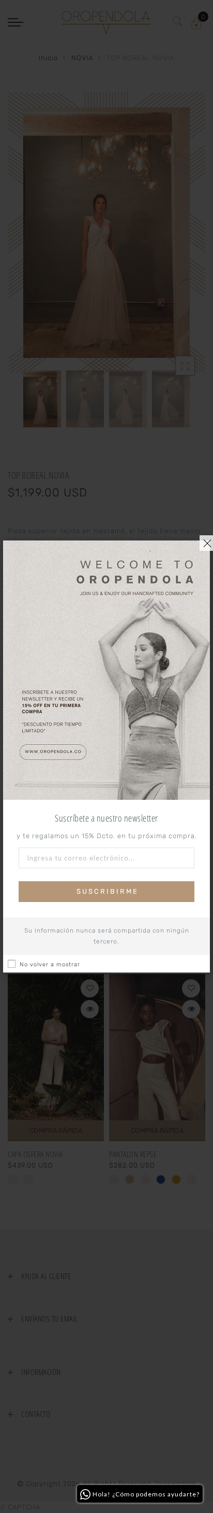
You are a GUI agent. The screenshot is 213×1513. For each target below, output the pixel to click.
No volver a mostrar (50, 964)
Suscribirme (108, 891)
